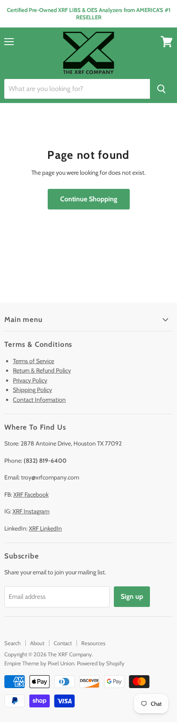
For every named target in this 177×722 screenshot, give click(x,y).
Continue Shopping (88, 199)
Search (12, 643)
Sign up (132, 596)
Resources (93, 643)
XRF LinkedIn (45, 528)
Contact (63, 643)
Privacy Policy (30, 380)
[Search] (161, 89)
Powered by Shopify (101, 663)
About (37, 643)
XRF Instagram (30, 511)
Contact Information (39, 399)
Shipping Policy (32, 390)
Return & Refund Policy (42, 370)
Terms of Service (33, 361)
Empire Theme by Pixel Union (39, 663)
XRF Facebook (31, 494)
